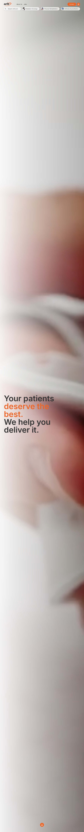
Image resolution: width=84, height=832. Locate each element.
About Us (19, 4)
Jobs (25, 4)
